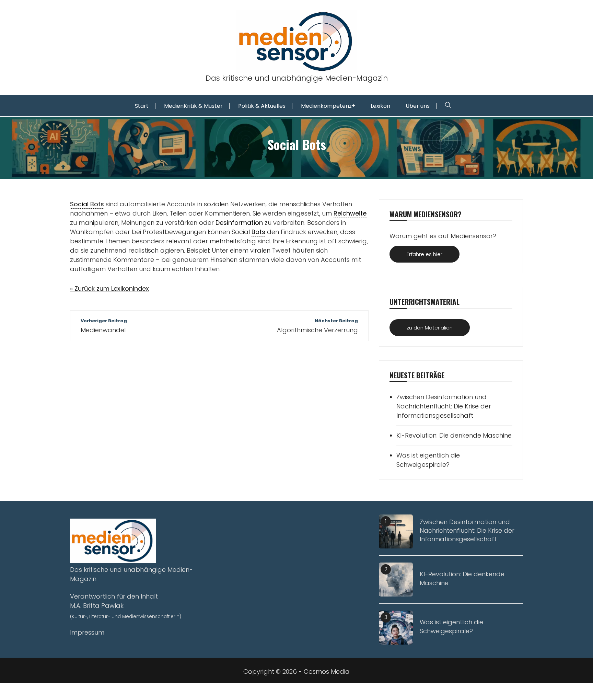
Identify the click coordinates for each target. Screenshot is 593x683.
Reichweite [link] (350, 213)
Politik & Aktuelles (262, 106)
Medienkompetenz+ (328, 106)
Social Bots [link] (87, 204)
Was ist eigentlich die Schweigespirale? (428, 460)
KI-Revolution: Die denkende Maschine (454, 435)
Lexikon (380, 106)
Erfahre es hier (424, 254)
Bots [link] (258, 232)
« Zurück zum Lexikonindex (109, 288)
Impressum (87, 632)
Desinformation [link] (239, 222)
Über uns (418, 106)
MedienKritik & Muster (193, 106)
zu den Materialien (430, 327)
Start (142, 106)
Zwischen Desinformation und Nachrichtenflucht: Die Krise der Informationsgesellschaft (443, 406)
